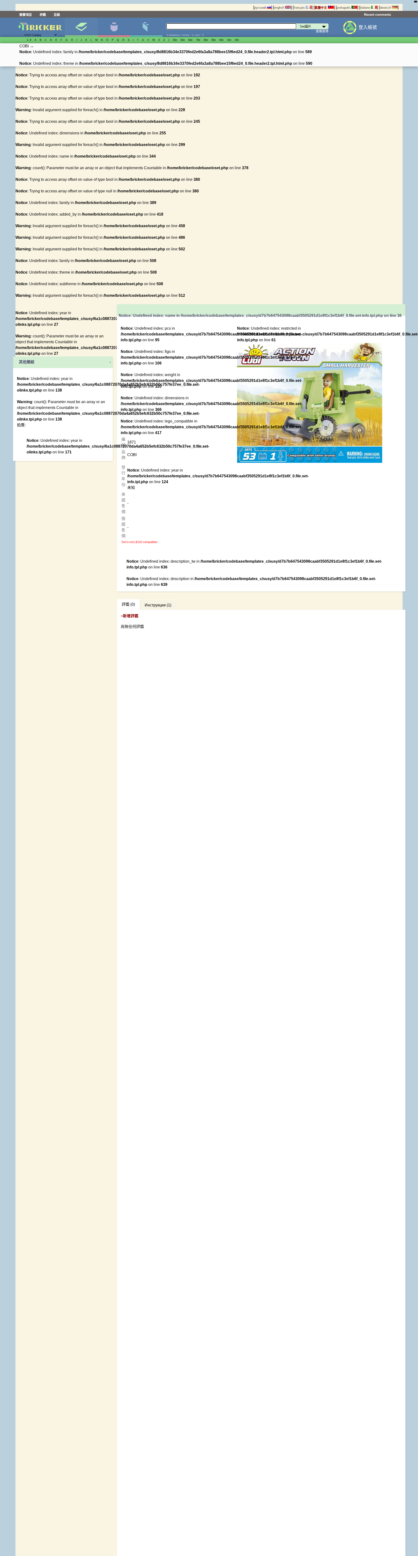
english (279, 7)
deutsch (386, 7)
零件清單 (146, 27)
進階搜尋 (322, 31)
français (300, 7)
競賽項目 (25, 14)
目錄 (57, 14)
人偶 (114, 27)
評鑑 (43, 14)
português (344, 7)
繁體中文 (321, 7)
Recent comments (377, 14)
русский (260, 7)
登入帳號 (367, 27)
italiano (365, 7)
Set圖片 (81, 27)
